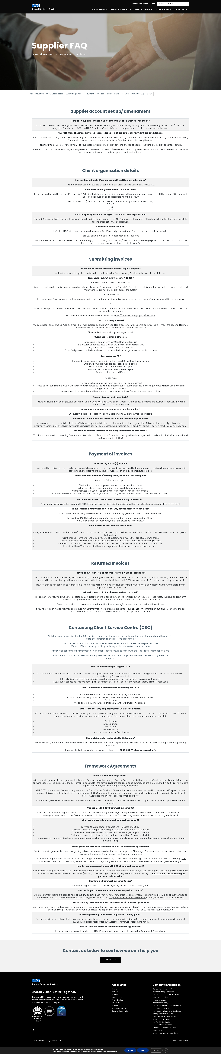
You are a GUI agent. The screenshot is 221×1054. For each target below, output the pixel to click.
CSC (127, 93)
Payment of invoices (95, 93)
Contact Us (110, 960)
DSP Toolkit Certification (162, 1022)
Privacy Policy (158, 1030)
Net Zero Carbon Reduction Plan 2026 (168, 994)
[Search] (159, 3)
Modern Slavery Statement (163, 992)
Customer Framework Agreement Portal (128, 921)
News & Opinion (142, 9)
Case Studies (162, 9)
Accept (130, 1050)
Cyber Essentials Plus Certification (166, 1016)
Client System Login (120, 1008)
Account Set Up (37, 93)
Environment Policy (160, 1003)
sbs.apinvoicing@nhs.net (121, 332)
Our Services (117, 992)
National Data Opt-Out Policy (164, 1027)
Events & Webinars (120, 9)
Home (114, 989)
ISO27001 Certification (161, 1019)
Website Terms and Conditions (165, 1033)
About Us (180, 9)
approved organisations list (164, 815)
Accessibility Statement (162, 1025)
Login (153, 3)
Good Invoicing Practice (146, 584)
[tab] (33, 1029)
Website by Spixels (180, 1040)
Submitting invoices (74, 93)
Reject (143, 1050)
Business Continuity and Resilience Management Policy (167, 1006)
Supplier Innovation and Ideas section (127, 897)
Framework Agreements (141, 93)
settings (114, 1051)
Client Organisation (55, 93)
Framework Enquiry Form (153, 931)
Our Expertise (98, 9)
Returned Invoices (115, 93)
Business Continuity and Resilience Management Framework (167, 1012)
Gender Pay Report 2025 (162, 989)
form (150, 140)
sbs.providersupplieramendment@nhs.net (121, 152)
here (83, 219)
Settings (156, 1050)
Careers (115, 1005)
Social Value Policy (160, 997)
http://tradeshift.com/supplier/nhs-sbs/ (135, 315)
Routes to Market (159, 1000)
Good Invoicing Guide (102, 401)
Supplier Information (140, 3)
